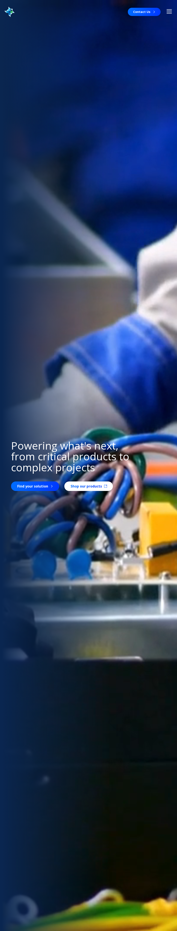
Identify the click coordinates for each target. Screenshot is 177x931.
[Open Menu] (169, 12)
